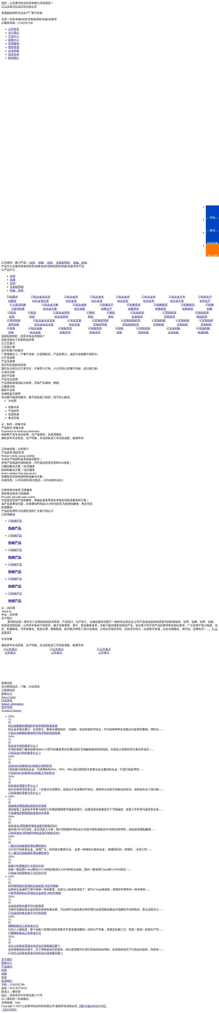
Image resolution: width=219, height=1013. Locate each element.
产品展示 (6, 966)
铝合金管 (71, 300)
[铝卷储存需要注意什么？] (24, 793)
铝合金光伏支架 (44, 324)
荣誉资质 (13, 47)
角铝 (90, 316)
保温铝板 (203, 332)
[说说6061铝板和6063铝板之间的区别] (31, 773)
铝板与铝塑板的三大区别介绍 (26, 865)
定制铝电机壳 (131, 324)
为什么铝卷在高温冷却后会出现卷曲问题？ (34, 945)
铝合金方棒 (50, 308)
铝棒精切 (160, 308)
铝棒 (41, 262)
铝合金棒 (79, 308)
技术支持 (13, 54)
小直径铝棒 (18, 308)
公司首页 (13, 29)
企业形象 (13, 50)
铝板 (119, 332)
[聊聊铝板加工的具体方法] (24, 933)
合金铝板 (173, 332)
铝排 (50, 262)
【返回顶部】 (9, 1009)
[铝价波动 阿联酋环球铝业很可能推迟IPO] (34, 833)
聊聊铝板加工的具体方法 (23, 925)
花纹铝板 (143, 332)
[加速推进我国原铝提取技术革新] (28, 813)
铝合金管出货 (40, 300)
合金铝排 (137, 316)
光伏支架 (74, 324)
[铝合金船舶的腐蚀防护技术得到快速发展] (34, 732)
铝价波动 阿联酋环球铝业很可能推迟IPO (32, 825)
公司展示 (48, 652)
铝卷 (11, 332)
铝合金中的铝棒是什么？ (23, 745)
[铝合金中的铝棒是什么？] (24, 752)
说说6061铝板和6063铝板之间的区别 (30, 765)
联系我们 (13, 57)
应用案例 (13, 43)
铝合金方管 (177, 300)
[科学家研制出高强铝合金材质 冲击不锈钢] (34, 893)
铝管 (32, 262)
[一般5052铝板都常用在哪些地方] (28, 853)
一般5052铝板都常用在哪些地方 (27, 845)
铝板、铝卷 (80, 262)
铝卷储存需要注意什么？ (23, 785)
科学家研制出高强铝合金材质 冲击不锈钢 (33, 885)
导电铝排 (169, 316)
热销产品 (14, 528)
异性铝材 (13, 324)
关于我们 (13, 32)
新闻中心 (13, 39)
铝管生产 (205, 300)
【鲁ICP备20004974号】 (92, 1006)
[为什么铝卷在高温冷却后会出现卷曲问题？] (35, 953)
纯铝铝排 (201, 316)
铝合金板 (35, 332)
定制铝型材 (63, 262)
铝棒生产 (106, 308)
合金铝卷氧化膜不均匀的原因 (26, 905)
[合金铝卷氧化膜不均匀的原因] (27, 913)
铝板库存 (65, 332)
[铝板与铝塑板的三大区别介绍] (27, 873)
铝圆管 (12, 300)
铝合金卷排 (61, 316)
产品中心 (13, 36)
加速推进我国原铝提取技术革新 (27, 805)
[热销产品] (15, 520)
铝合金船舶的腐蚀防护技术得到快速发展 (32, 725)
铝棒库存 (133, 308)
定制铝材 (158, 324)
